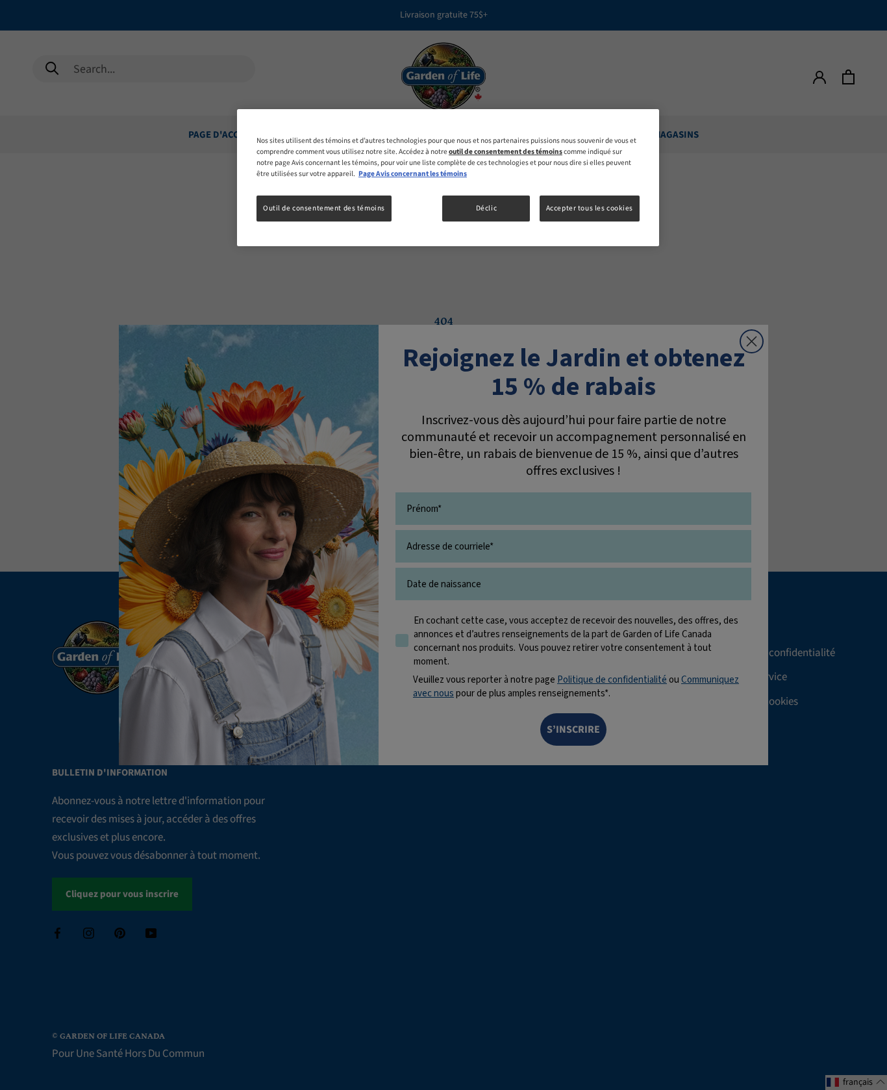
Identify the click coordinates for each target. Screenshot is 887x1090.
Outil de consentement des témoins (324, 208)
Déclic (486, 208)
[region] (448, 177)
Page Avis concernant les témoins (412, 173)
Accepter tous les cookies (589, 208)
